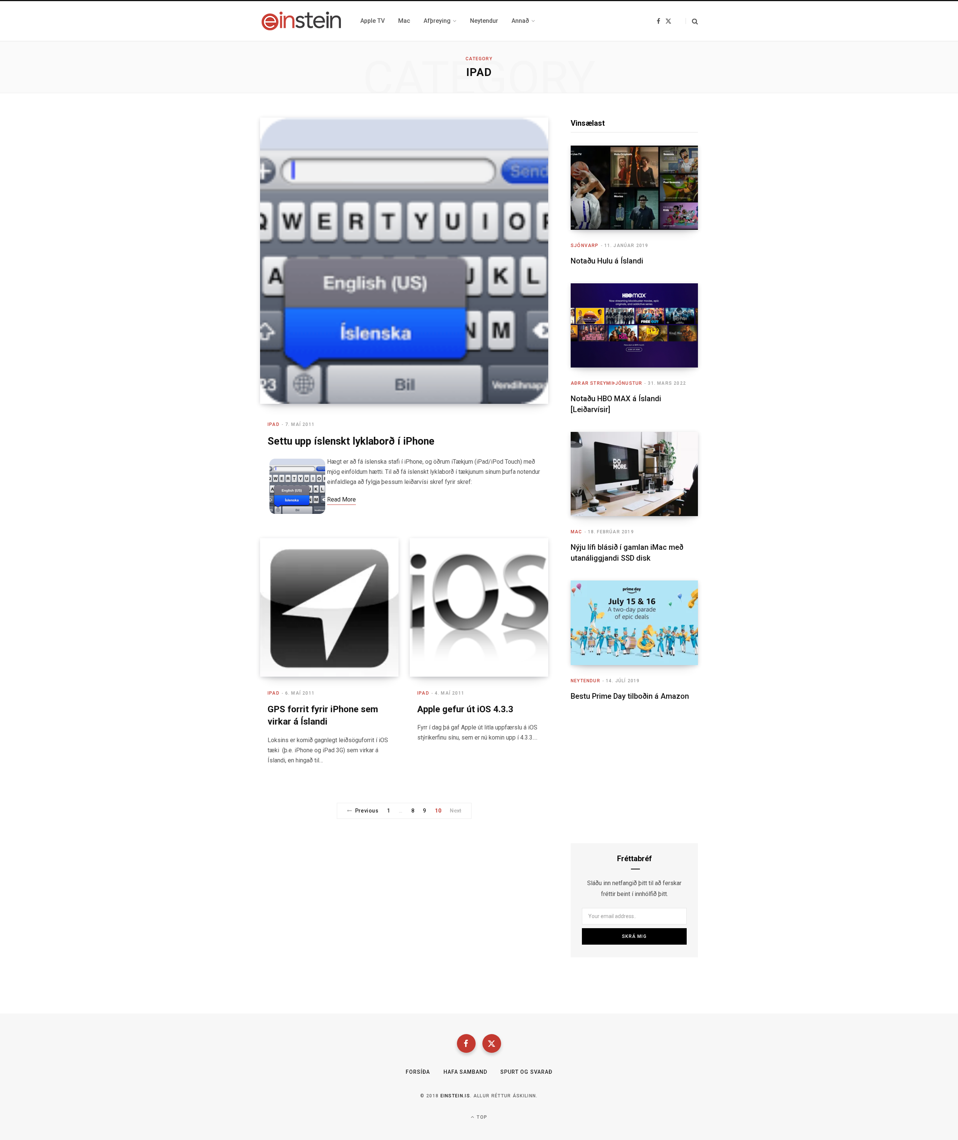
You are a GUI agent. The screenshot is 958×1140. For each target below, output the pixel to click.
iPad (274, 424)
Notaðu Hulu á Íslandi (607, 260)
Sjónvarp (585, 245)
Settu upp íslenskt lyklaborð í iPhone (351, 441)
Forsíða (418, 1072)
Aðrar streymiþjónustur (606, 383)
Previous (366, 811)
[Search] (692, 21)
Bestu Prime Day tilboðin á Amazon (630, 696)
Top (481, 1117)
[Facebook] (466, 1043)
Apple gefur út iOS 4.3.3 (465, 709)
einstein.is (455, 1095)
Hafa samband (465, 1072)
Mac (576, 531)
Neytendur (585, 680)
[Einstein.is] (301, 21)
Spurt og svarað (526, 1072)
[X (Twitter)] (491, 1043)
